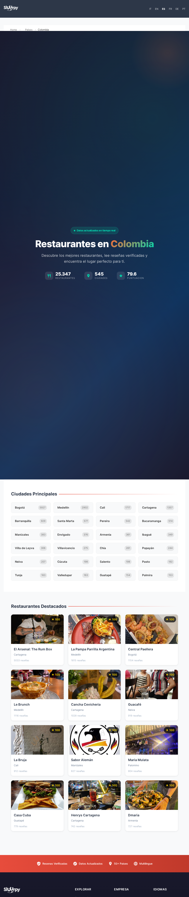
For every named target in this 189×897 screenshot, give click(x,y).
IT (150, 8)
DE (177, 8)
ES (163, 8)
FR (170, 8)
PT (183, 8)
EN (156, 8)
